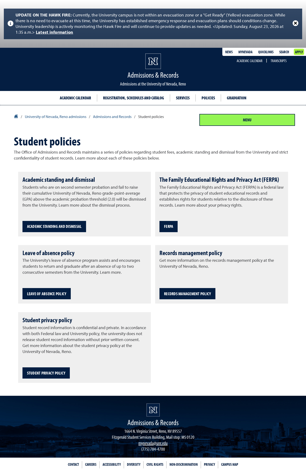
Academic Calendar (249, 60)
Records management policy (187, 293)
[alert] (153, 24)
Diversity (133, 464)
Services (183, 98)
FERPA (168, 226)
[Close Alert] (295, 23)
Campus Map (229, 464)
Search (284, 51)
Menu (247, 120)
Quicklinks (265, 51)
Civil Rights (155, 464)
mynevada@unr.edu (153, 443)
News (229, 51)
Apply (299, 51)
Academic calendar (75, 98)
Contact (73, 464)
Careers (90, 464)
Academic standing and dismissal (54, 226)
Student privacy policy (46, 373)
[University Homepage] (16, 117)
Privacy (209, 464)
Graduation (236, 98)
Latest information (54, 32)
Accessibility (112, 464)
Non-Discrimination (183, 464)
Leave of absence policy (46, 293)
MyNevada (245, 51)
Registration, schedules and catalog (133, 98)
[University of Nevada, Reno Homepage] (153, 410)
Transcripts (279, 60)
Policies (208, 98)
